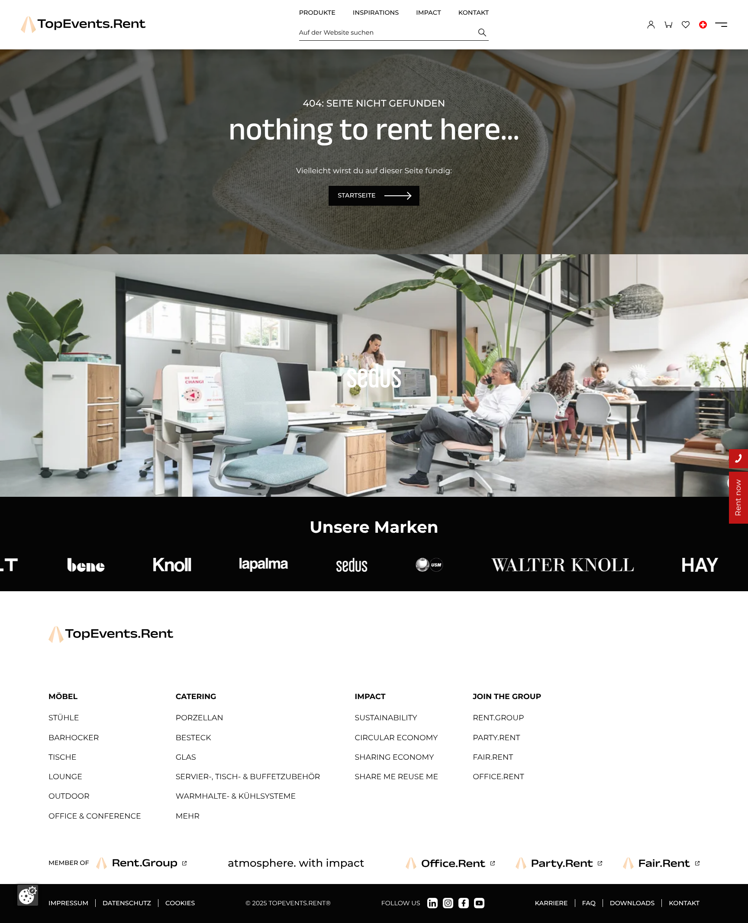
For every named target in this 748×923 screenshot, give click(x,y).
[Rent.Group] (141, 863)
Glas (186, 757)
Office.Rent (498, 776)
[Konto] (651, 24)
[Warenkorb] (668, 24)
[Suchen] (482, 32)
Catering (196, 696)
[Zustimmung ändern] (27, 895)
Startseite (356, 195)
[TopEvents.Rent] (83, 24)
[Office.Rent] (450, 863)
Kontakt (473, 12)
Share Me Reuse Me (396, 776)
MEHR (188, 816)
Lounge (65, 776)
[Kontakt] (738, 458)
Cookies (180, 903)
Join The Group (507, 696)
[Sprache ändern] (703, 24)
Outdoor (69, 796)
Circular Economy (396, 737)
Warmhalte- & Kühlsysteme (236, 796)
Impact (428, 12)
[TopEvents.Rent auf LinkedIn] (432, 903)
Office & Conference (94, 816)
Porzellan (199, 717)
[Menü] (721, 25)
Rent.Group (498, 717)
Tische (62, 757)
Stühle (63, 717)
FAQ (589, 903)
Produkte (317, 12)
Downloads (632, 903)
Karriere (551, 903)
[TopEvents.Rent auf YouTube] (479, 903)
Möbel (62, 696)
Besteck (193, 737)
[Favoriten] (685, 24)
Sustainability (386, 717)
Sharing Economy (394, 757)
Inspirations (376, 12)
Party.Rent (496, 737)
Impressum (68, 903)
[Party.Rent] (559, 863)
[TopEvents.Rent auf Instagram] (448, 903)
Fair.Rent (493, 757)
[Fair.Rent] (661, 863)
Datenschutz (127, 903)
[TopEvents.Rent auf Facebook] (463, 903)
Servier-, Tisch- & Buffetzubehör (248, 776)
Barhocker (73, 737)
